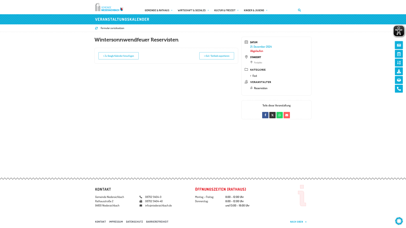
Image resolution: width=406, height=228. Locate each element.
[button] (399, 221)
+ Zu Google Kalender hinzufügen (118, 55)
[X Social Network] (272, 115)
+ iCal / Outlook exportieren (216, 55)
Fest (254, 75)
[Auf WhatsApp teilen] (279, 115)
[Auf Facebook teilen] (265, 115)
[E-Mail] (287, 115)
